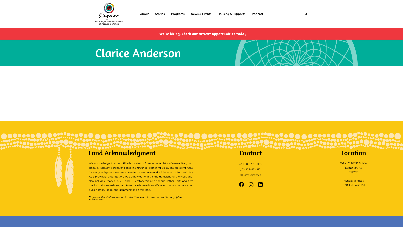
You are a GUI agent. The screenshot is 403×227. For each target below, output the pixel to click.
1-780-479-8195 (252, 164)
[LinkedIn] (260, 184)
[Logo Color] (109, 14)
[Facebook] (241, 184)
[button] (150, 14)
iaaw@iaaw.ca (252, 175)
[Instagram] (251, 185)
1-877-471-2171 (252, 170)
